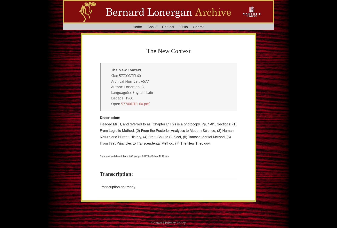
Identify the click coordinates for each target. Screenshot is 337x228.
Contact (168, 26)
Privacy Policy (175, 223)
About (152, 26)
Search (198, 26)
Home (137, 26)
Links (184, 26)
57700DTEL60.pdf (135, 103)
